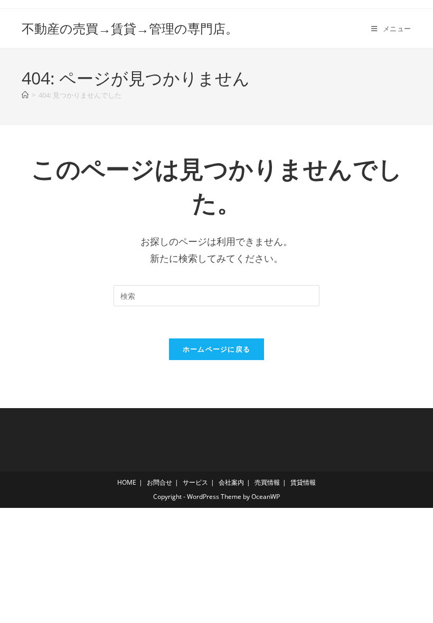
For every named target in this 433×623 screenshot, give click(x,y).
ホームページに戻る (217, 349)
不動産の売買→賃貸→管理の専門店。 (130, 28)
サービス (195, 482)
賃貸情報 (303, 482)
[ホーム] (25, 95)
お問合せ (159, 482)
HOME (126, 482)
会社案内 (231, 482)
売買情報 (267, 482)
